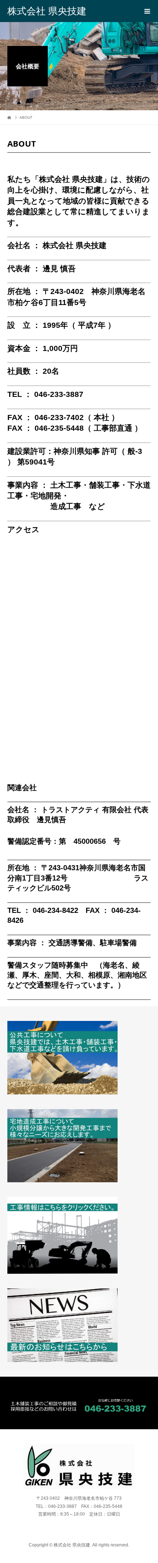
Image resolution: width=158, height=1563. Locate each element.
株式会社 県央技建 (46, 11)
